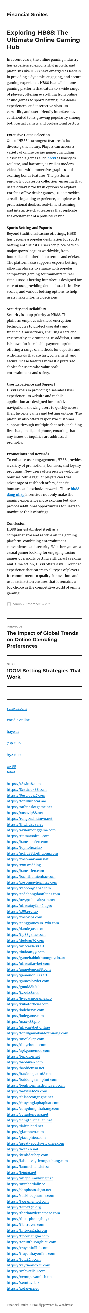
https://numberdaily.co (26, 1184)
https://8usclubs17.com (26, 795)
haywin (13, 731)
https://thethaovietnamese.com (33, 1213)
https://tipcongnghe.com (28, 1236)
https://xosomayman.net (28, 859)
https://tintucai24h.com (27, 1230)
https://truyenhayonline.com (31, 1253)
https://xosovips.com (24, 917)
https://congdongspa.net (27, 1114)
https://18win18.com (24, 784)
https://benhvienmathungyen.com (36, 1085)
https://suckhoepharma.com (30, 1195)
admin (17, 604)
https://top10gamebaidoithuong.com (37, 1033)
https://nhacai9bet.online (28, 1027)
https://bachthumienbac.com (31, 876)
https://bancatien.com (25, 871)
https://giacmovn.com (25, 1132)
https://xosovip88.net (25, 813)
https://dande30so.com (26, 929)
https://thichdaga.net (25, 824)
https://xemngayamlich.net (30, 1277)
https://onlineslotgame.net (29, 807)
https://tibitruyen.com (25, 1224)
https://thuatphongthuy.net (30, 1219)
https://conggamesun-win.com (33, 923)
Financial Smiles (27, 14)
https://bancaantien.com (27, 842)
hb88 (52, 158)
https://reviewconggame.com (31, 830)
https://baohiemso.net (25, 1068)
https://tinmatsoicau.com (28, 836)
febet (11, 772)
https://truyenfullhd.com (27, 1248)
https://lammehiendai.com (29, 1166)
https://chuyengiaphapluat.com (33, 1103)
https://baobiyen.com (25, 1062)
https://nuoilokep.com (25, 1039)
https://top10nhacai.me (26, 801)
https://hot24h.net (22, 1149)
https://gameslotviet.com (28, 981)
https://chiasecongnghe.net (30, 1097)
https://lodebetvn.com (25, 1010)
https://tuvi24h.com (24, 1259)
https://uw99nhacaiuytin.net (31, 900)
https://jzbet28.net (23, 992)
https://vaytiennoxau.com (28, 1265)
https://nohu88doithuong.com (32, 853)
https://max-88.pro (23, 1021)
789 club (14, 743)
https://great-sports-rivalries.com (35, 1143)
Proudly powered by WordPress (52, 1305)
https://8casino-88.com (27, 789)
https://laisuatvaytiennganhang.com (37, 1161)
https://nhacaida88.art (25, 946)
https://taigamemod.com (28, 1201)
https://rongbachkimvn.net (30, 818)
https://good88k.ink (24, 987)
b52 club (14, 755)
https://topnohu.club (24, 847)
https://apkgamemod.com (28, 1050)
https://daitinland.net (25, 1126)
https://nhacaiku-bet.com (28, 963)
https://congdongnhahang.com (33, 1108)
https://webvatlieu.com (26, 1271)
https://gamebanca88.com (29, 969)
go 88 (11, 766)
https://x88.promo (22, 911)
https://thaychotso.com (26, 1045)
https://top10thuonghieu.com (31, 1242)
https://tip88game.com (26, 934)
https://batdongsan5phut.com (32, 1079)
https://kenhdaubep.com (27, 1155)
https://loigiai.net (21, 1172)
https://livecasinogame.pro (29, 998)
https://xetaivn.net (23, 1288)
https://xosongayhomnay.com (32, 882)
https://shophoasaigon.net (29, 1190)
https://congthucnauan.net (29, 1120)
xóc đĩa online (18, 720)
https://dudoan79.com (25, 940)
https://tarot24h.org (24, 1207)
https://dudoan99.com (26, 952)
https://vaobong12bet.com (29, 888)
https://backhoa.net (23, 1056)
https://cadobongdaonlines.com (33, 894)
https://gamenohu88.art (27, 975)
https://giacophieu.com (26, 1137)
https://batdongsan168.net (29, 1074)
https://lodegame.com (25, 1016)
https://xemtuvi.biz (23, 1282)
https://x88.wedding (24, 865)
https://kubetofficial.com (28, 1004)
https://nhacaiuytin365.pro (29, 905)
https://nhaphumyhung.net (30, 1178)
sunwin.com (17, 708)
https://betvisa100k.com (27, 1091)
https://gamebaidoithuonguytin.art (36, 958)
